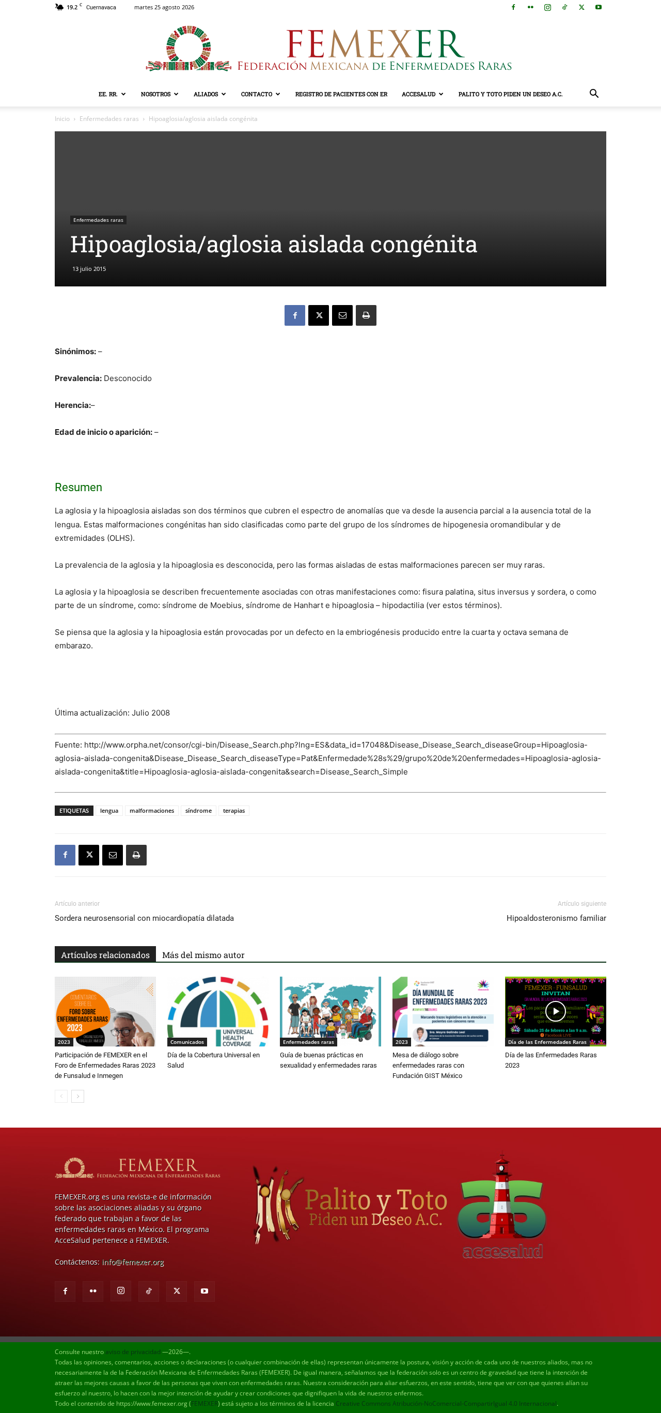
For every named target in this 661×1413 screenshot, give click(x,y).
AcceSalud (418, 94)
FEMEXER (204, 1403)
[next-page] (77, 1096)
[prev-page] (61, 1096)
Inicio (62, 118)
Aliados (206, 94)
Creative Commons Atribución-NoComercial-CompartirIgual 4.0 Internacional (446, 1403)
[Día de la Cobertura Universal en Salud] (218, 1011)
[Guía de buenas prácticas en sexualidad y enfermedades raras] (330, 1011)
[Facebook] (513, 7)
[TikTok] (564, 7)
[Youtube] (598, 7)
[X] (581, 7)
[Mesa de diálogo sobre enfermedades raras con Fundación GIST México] (443, 1011)
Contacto (256, 94)
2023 (64, 1041)
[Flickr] (530, 7)
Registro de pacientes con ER (341, 94)
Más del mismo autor (203, 954)
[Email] (342, 315)
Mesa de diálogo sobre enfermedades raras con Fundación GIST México (428, 1065)
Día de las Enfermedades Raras (547, 1041)
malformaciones (152, 810)
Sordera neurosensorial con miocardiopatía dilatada (144, 918)
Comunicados (187, 1041)
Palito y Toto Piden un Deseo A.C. (511, 94)
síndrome (198, 810)
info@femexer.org (133, 1262)
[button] (593, 95)
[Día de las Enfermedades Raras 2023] (555, 1011)
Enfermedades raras (109, 118)
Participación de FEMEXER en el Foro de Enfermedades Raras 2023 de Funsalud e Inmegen (105, 1065)
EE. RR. (108, 94)
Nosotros (155, 94)
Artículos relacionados (105, 954)
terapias (234, 810)
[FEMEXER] (330, 48)
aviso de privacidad (133, 1351)
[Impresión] (366, 315)
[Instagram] (547, 7)
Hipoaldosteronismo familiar (556, 918)
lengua (109, 810)
